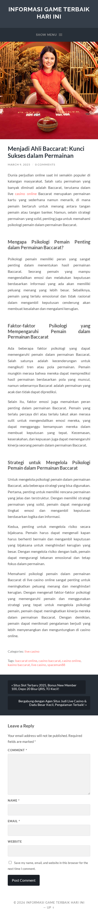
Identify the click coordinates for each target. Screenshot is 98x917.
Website (15, 841)
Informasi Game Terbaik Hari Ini (49, 13)
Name (14, 800)
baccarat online (26, 661)
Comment (17, 750)
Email (14, 821)
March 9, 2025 (19, 164)
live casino (32, 651)
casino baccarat (50, 661)
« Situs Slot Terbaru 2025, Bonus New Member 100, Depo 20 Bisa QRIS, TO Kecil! (44, 687)
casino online (26, 193)
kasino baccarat (19, 665)
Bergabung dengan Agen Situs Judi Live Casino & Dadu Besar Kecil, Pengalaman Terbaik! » (52, 703)
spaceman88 (56, 665)
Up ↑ (51, 907)
